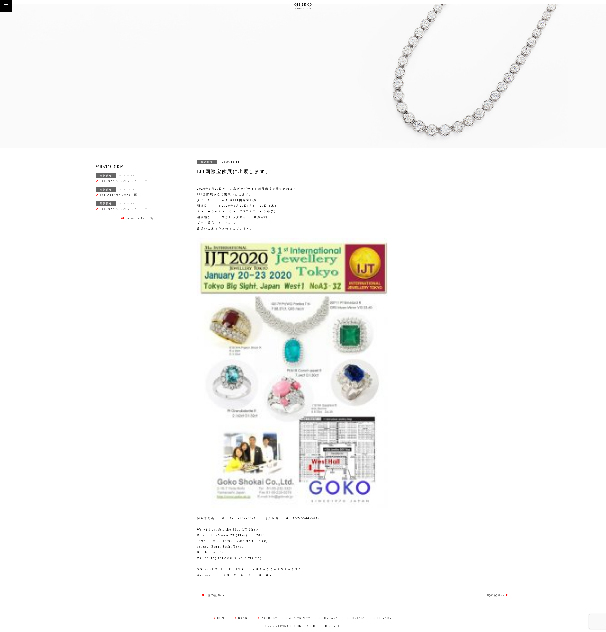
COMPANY (330, 618)
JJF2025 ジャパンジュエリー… (126, 209)
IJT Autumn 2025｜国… (120, 195)
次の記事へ (496, 595)
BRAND (244, 618)
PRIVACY (384, 618)
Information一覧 (140, 218)
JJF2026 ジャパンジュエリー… (126, 181)
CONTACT (357, 618)
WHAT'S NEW (299, 618)
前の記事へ (215, 595)
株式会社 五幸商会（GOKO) (303, 6)
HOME (222, 618)
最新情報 (207, 162)
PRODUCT (269, 618)
